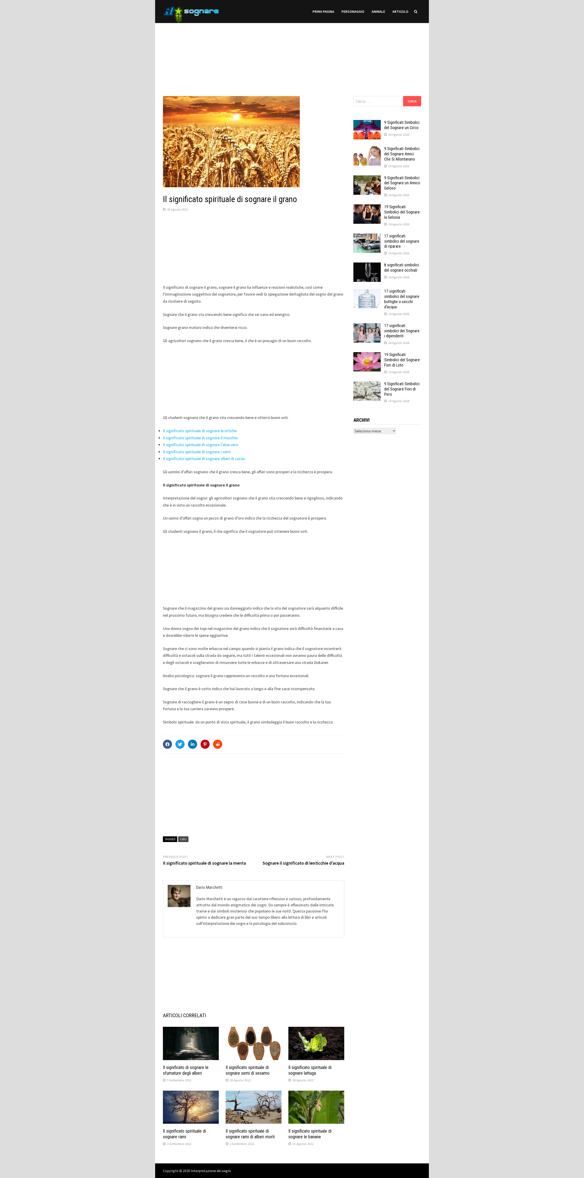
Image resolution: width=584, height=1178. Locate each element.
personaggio (353, 11)
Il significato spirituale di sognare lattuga (309, 1070)
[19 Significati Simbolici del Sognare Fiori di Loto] (367, 355)
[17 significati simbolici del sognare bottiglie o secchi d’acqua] (367, 291)
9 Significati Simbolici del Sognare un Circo (402, 125)
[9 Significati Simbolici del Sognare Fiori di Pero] (367, 384)
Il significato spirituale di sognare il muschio (200, 437)
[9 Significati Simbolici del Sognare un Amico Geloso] (367, 178)
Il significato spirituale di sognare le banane (309, 1133)
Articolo (400, 11)
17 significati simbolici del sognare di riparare (401, 241)
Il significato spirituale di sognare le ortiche (200, 430)
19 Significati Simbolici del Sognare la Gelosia (402, 212)
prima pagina (323, 11)
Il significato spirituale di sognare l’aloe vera (200, 444)
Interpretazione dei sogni (211, 1170)
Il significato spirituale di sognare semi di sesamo (247, 1070)
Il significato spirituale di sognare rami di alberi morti (250, 1133)
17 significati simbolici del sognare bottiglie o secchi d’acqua (401, 299)
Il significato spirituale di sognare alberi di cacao (204, 458)
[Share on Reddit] (217, 744)
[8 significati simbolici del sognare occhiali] (367, 265)
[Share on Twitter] (180, 744)
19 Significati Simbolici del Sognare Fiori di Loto (402, 359)
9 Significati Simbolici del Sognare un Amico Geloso (402, 183)
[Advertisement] (292, 55)
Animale (378, 11)
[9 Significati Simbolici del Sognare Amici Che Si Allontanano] (367, 149)
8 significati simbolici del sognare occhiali (401, 268)
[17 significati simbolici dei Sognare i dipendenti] (367, 326)
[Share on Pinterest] (205, 744)
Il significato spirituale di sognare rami (184, 1133)
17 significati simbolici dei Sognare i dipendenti (402, 330)
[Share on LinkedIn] (192, 744)
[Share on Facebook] (167, 744)
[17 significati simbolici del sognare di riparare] (367, 236)
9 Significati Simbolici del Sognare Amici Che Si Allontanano (402, 153)
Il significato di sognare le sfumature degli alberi (186, 1070)
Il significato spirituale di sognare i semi (197, 451)
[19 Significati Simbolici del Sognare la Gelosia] (367, 207)
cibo (183, 839)
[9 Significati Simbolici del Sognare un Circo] (367, 123)
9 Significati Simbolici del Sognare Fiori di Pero (402, 389)
